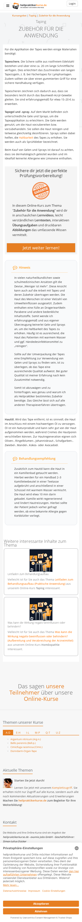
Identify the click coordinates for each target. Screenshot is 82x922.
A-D (8, 732)
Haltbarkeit (26, 137)
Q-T (48, 732)
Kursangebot (19, 15)
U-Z (58, 732)
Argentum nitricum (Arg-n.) (25, 739)
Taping (32, 15)
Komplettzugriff (62, 787)
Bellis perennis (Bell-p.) (23, 743)
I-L (27, 732)
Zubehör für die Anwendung (54, 15)
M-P (37, 732)
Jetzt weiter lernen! (41, 248)
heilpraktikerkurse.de (32, 800)
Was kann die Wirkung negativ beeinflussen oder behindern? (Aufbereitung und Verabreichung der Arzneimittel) (40, 636)
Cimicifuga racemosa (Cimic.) (26, 747)
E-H (18, 732)
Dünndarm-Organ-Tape (23, 751)
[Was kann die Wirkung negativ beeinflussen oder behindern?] (41, 609)
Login (72, 3)
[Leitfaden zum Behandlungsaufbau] (41, 560)
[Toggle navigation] (8, 5)
